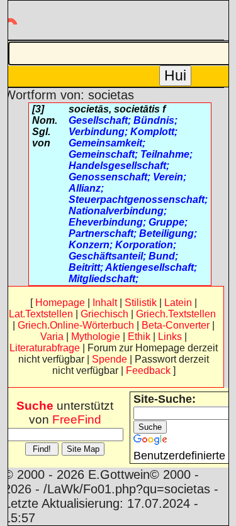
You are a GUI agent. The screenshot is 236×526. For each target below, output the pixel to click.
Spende (109, 359)
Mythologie (95, 336)
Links (170, 336)
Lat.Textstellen (41, 314)
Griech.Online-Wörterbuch (76, 325)
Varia (52, 336)
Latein (178, 302)
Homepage (60, 302)
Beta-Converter (176, 325)
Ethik (139, 336)
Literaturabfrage (44, 347)
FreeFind (76, 419)
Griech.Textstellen (176, 314)
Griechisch (104, 314)
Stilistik (141, 302)
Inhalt (105, 302)
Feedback (148, 370)
